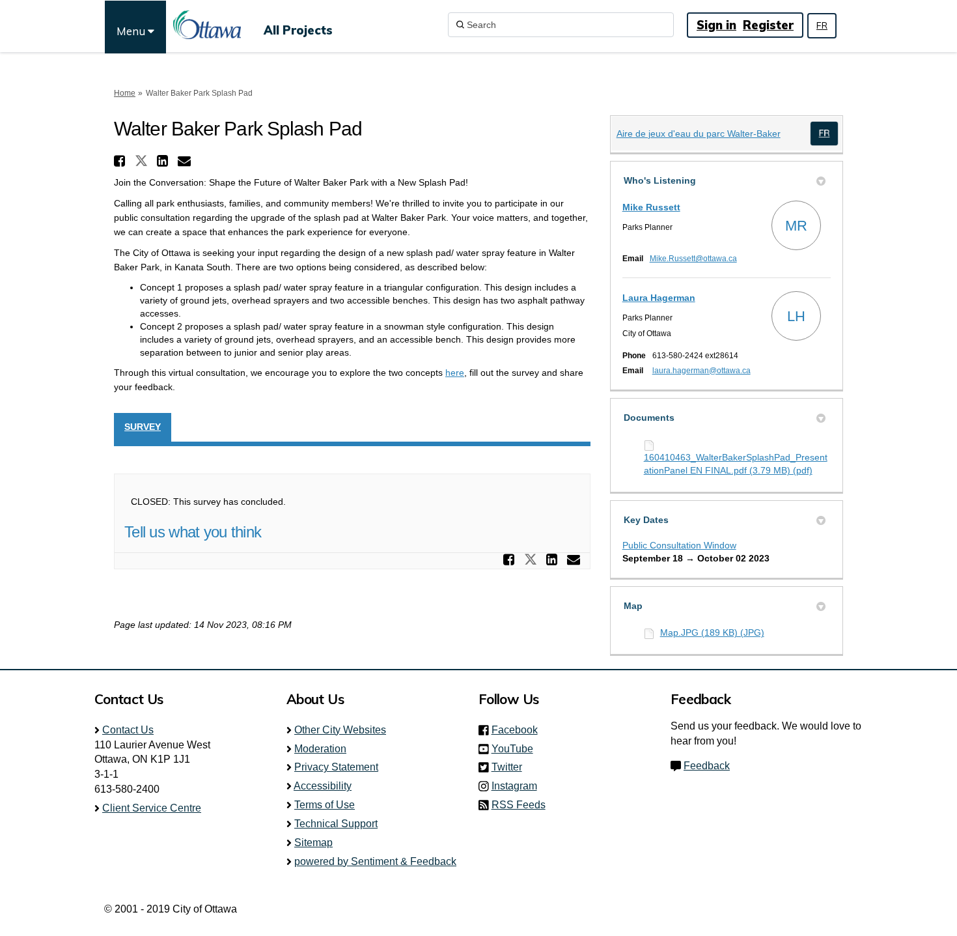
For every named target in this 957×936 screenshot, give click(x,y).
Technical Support (336, 823)
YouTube (516, 748)
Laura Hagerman (658, 297)
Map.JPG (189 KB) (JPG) (712, 632)
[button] (121, 160)
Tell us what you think (192, 532)
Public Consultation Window (679, 545)
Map (633, 606)
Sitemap (313, 842)
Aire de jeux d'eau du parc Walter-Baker (699, 133)
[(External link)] (824, 133)
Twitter (511, 767)
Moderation (320, 748)
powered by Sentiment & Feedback (375, 861)
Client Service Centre (151, 808)
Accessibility (323, 785)
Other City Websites (340, 729)
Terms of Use (324, 804)
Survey (142, 426)
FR (821, 25)
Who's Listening (660, 180)
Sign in (716, 25)
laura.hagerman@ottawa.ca (701, 370)
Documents (649, 417)
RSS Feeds (519, 804)
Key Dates (646, 520)
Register (768, 25)
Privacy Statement (336, 767)
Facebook (519, 729)
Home (124, 93)
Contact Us (128, 729)
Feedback (707, 765)
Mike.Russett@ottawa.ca (693, 258)
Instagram (518, 785)
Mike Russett (651, 207)
